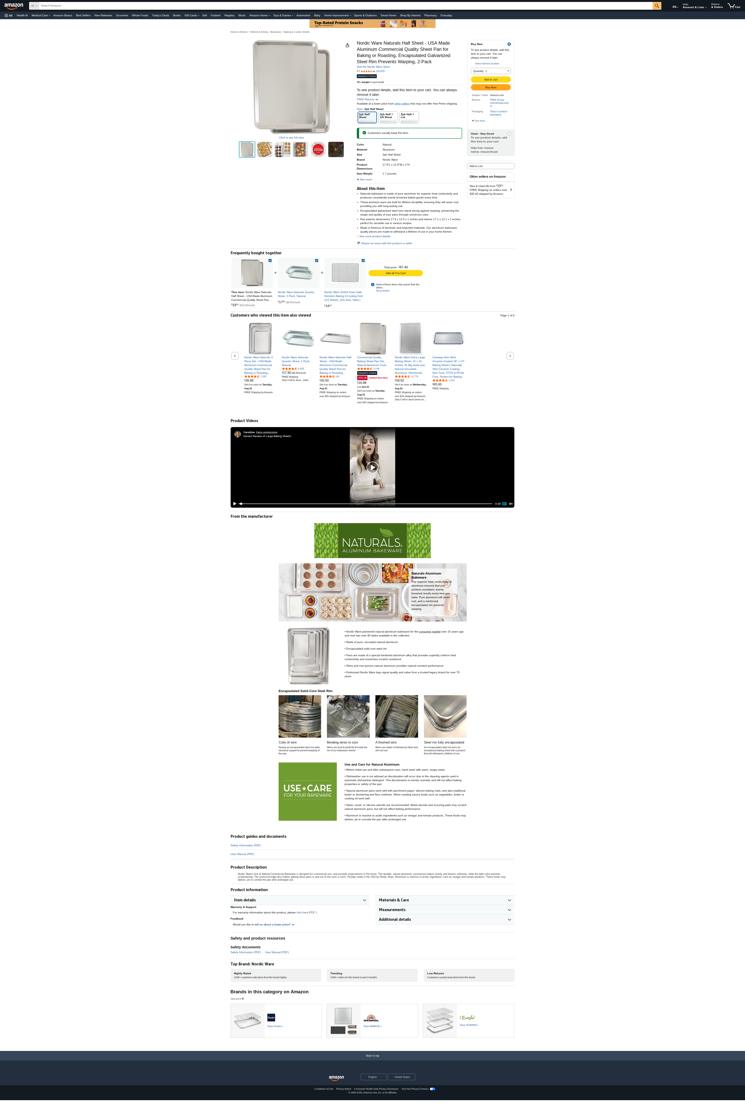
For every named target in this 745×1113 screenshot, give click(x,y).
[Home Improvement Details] (350, 15)
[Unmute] (511, 504)
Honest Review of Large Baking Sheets (267, 436)
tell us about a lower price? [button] (273, 924)
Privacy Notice (343, 1089)
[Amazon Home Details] (269, 15)
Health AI (22, 15)
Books (177, 15)
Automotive (303, 15)
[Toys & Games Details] (293, 15)
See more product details (375, 236)
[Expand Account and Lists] (706, 7)
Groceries (122, 15)
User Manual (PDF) (242, 854)
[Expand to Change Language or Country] (677, 7)
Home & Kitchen (239, 32)
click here (302, 912)
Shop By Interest (410, 15)
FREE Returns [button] (366, 99)
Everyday (446, 15)
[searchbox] (346, 6)
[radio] (247, 149)
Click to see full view (291, 137)
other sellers (402, 103)
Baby (317, 15)
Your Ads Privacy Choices (414, 1089)
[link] (298, 272)
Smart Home (388, 15)
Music (242, 15)
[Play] (234, 503)
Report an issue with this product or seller (386, 243)
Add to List (476, 166)
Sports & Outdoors (365, 15)
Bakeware (276, 32)
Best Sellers (83, 15)
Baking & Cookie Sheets (297, 32)
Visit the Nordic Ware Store (373, 66)
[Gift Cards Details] (198, 15)
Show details (383, 290)
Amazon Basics (62, 15)
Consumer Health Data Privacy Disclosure (376, 1089)
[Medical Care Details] (49, 15)
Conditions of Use (323, 1089)
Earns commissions (266, 432)
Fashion (216, 15)
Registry (229, 15)
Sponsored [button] (235, 998)
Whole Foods (140, 15)
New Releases (103, 15)
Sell (204, 15)
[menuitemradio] (504, 503)
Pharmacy (430, 15)
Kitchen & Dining (259, 32)
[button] (8, 15)
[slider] (365, 503)
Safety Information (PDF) (245, 845)
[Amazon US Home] (336, 1079)
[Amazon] (14, 6)
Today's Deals (160, 15)
